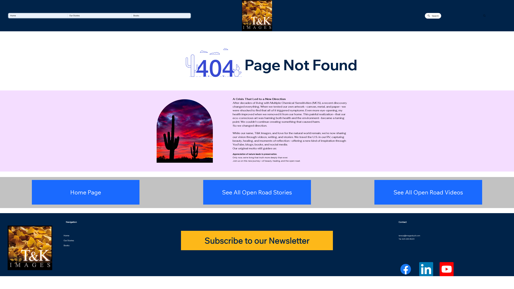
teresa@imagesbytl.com (409, 235)
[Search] (484, 15)
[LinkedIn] (426, 269)
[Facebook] (406, 269)
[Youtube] (447, 269)
